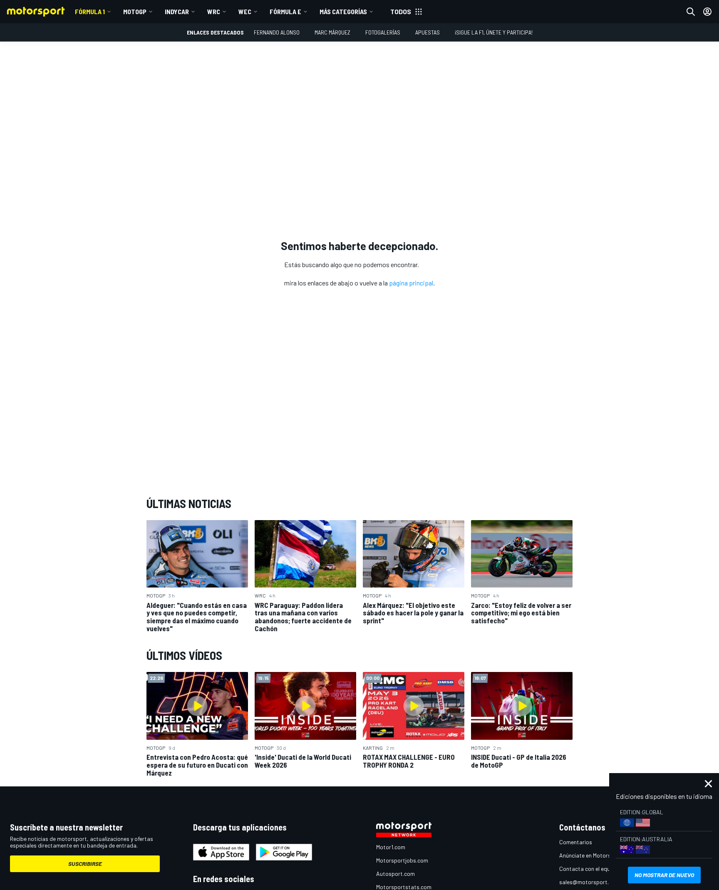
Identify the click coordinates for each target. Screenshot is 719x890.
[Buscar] (690, 11)
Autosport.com (395, 873)
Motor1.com (390, 846)
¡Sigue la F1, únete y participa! (494, 32)
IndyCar (177, 11)
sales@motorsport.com (589, 881)
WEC (244, 11)
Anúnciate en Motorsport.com (596, 855)
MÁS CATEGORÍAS (343, 11)
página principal (411, 283)
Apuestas (427, 32)
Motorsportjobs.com (402, 860)
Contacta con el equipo (588, 868)
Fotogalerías (382, 32)
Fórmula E (285, 11)
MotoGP (134, 11)
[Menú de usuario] (707, 11)
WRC (213, 11)
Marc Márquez (332, 32)
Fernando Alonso (277, 32)
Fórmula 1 (90, 11)
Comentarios (575, 841)
